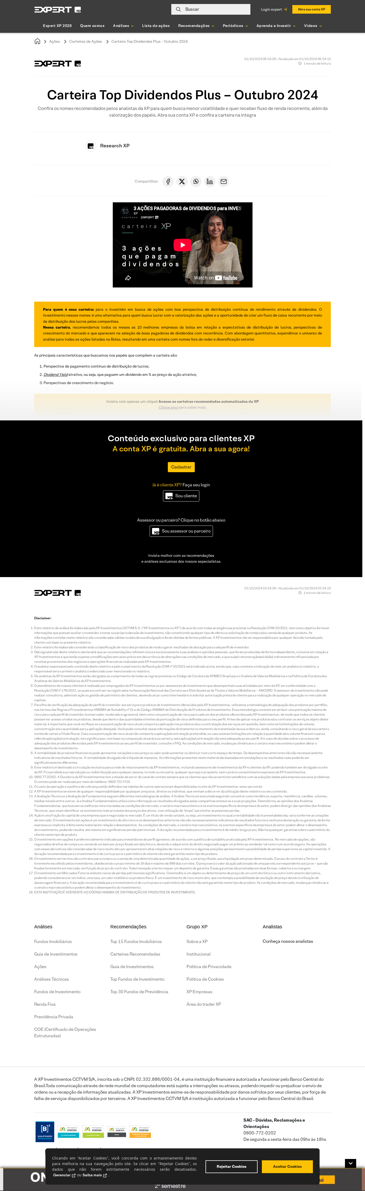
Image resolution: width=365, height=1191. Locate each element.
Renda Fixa (45, 1004)
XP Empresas (199, 992)
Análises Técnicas (51, 979)
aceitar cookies (287, 1166)
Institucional (199, 954)
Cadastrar (181, 467)
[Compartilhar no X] (182, 181)
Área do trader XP (204, 1004)
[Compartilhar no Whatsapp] (195, 181)
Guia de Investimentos (55, 954)
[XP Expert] (57, 9)
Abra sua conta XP (311, 9)
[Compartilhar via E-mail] (223, 181)
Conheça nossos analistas (288, 941)
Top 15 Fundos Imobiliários (136, 941)
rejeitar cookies (231, 1166)
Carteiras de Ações (85, 41)
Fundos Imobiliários (53, 941)
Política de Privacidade (209, 966)
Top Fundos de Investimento (137, 979)
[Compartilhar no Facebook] (168, 181)
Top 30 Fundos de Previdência (139, 992)
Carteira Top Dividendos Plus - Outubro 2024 (149, 41)
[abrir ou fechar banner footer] (350, 1163)
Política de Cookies (205, 979)
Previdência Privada (53, 1017)
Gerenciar (62, 1175)
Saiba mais (92, 1175)
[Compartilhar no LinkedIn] (209, 181)
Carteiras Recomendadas (135, 954)
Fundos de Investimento (57, 992)
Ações (54, 41)
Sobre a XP (197, 941)
